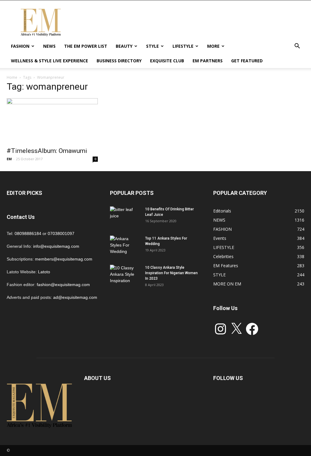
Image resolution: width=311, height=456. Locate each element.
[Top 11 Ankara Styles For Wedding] (125, 246)
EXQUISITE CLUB (167, 61)
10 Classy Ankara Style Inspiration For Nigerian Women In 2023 (171, 273)
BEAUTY (124, 46)
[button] (297, 47)
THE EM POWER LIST (85, 46)
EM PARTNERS (208, 61)
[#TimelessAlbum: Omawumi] (52, 120)
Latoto (44, 271)
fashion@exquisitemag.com (63, 284)
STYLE (152, 46)
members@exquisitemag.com (63, 259)
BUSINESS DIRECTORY (119, 61)
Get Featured (247, 61)
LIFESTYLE (183, 46)
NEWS (49, 46)
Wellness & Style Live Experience (49, 61)
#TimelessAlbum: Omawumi (47, 150)
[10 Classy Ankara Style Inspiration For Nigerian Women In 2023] (125, 275)
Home (12, 77)
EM (9, 159)
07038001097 (61, 233)
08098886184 (28, 233)
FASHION (20, 46)
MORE (213, 46)
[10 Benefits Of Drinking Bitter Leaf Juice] (125, 217)
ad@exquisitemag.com (75, 297)
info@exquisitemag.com (56, 246)
